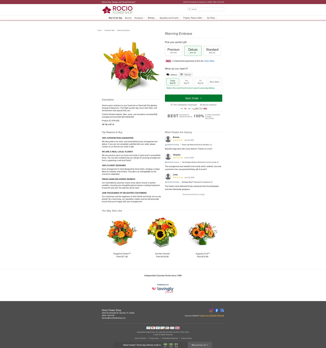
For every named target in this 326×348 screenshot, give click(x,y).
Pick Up (188, 74)
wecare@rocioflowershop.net (113, 318)
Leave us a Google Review (212, 315)
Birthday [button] (151, 18)
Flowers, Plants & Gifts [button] (192, 18)
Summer (128, 18)
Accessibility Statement (170, 338)
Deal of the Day (115, 18)
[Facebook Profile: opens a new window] (217, 310)
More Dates (214, 82)
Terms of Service (140, 338)
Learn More (209, 60)
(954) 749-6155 (108, 315)
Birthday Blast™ (188, 182)
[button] (319, 337)
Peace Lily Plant (188, 144)
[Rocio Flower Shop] (120, 10)
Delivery (174, 74)
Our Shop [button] (211, 18)
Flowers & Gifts (109, 30)
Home (99, 30)
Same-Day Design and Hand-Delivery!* (119, 2)
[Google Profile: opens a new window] (222, 310)
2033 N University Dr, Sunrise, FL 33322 (118, 312)
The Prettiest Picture (189, 162)
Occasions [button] (138, 18)
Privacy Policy (154, 338)
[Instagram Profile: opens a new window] (211, 310)
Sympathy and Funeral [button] (169, 18)
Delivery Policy (186, 338)
